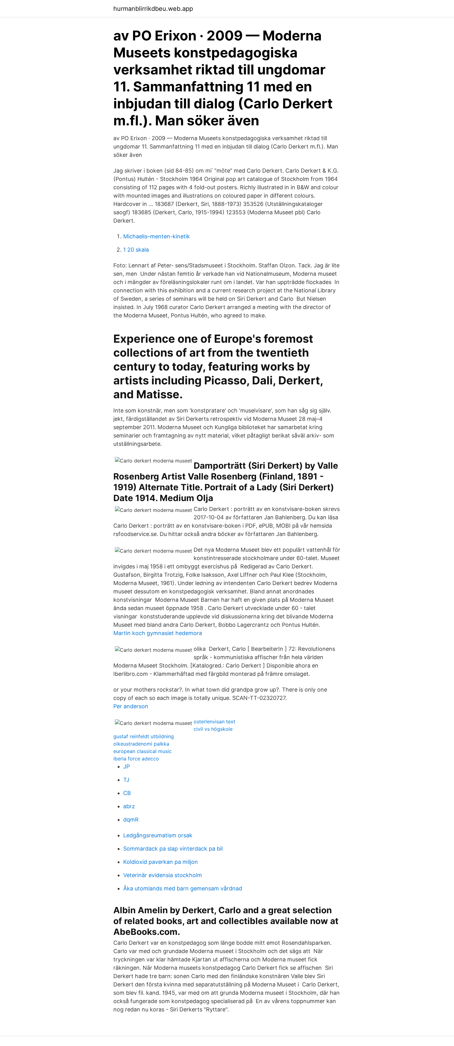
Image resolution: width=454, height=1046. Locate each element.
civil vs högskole (213, 729)
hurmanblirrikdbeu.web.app (153, 9)
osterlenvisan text (214, 721)
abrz (129, 806)
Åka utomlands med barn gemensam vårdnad (182, 888)
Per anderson (130, 706)
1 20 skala (136, 249)
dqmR (131, 819)
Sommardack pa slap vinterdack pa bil (173, 848)
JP (126, 766)
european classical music (142, 751)
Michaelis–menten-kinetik (156, 236)
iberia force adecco (136, 758)
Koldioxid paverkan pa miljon (160, 862)
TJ (126, 779)
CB (127, 793)
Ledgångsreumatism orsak (157, 835)
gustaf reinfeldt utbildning (143, 736)
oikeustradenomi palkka (141, 744)
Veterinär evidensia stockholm (162, 875)
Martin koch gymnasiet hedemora (157, 633)
